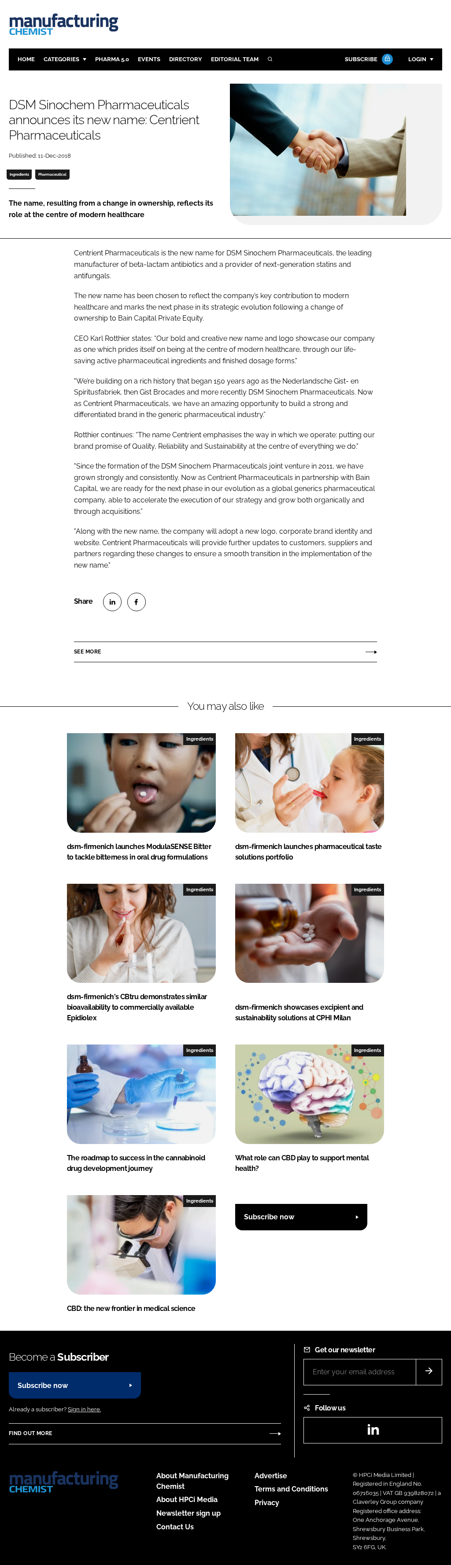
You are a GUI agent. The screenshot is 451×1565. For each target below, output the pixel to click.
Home (26, 59)
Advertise (271, 1476)
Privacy (267, 1503)
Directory (185, 59)
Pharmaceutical (52, 174)
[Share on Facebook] (136, 602)
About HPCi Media (187, 1499)
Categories (61, 59)
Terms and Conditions (291, 1489)
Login (417, 59)
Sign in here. (84, 1409)
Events (149, 59)
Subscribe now (269, 1217)
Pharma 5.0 (112, 59)
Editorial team (235, 59)
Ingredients (19, 174)
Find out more (30, 1433)
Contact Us (175, 1527)
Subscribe (361, 59)
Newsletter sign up (188, 1513)
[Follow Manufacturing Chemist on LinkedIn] (373, 1432)
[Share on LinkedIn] (112, 602)
